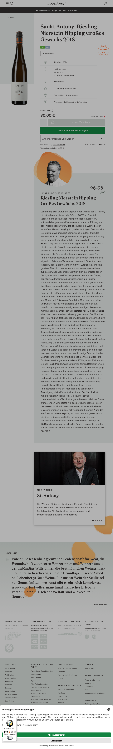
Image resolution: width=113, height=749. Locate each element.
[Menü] (15, 720)
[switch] (10, 738)
